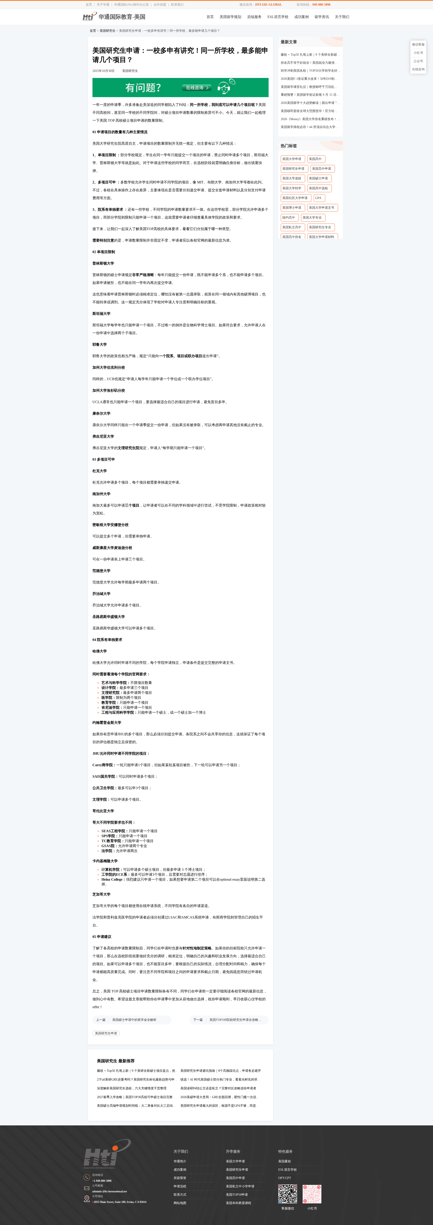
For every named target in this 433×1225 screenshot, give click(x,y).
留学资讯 (322, 17)
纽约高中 (288, 217)
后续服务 (254, 17)
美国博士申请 (291, 207)
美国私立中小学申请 (240, 1186)
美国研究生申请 (106, 1033)
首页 (89, 4)
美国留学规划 (230, 17)
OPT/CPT (284, 1178)
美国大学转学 (291, 188)
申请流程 (180, 1186)
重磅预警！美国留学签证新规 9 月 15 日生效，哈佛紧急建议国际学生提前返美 (311, 94)
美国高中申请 (321, 168)
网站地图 (180, 1203)
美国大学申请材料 (321, 237)
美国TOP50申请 (237, 1194)
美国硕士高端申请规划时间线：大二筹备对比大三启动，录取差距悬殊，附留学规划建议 (158, 1105)
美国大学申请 (291, 159)
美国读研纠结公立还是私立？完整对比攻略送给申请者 (218, 1088)
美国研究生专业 (320, 227)
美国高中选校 (318, 188)
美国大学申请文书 (321, 207)
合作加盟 (160, 4)
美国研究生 (107, 30)
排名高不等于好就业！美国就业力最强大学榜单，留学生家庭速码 (311, 62)
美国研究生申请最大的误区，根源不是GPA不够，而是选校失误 (224, 1105)
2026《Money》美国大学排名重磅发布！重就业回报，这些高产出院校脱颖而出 (311, 119)
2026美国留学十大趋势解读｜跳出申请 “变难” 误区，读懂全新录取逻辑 (311, 103)
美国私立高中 (291, 227)
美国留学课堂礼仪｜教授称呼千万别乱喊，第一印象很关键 (311, 87)
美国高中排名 (291, 237)
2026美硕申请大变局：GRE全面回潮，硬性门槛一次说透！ (221, 1097)
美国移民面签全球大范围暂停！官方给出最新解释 (311, 111)
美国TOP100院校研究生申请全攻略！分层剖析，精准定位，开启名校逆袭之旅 (237, 1020)
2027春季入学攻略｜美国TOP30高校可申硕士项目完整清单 (138, 1097)
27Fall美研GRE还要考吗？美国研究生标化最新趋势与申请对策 (140, 1079)
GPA (318, 198)
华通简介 (180, 1161)
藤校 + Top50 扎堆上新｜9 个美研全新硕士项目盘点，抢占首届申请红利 (147, 1070)
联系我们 (177, 4)
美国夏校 (284, 1161)
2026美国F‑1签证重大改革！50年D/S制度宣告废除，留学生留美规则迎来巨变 (311, 78)
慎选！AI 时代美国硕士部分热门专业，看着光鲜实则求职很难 (223, 1079)
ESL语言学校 (277, 17)
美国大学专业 (312, 217)
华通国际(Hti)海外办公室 (131, 4)
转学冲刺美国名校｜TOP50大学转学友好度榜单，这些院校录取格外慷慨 (311, 70)
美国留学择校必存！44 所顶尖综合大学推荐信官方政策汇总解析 (311, 127)
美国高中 (315, 159)
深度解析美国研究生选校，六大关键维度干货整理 (131, 1088)
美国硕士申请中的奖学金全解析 (134, 1020)
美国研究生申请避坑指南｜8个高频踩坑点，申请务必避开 (220, 1070)
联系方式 (180, 1194)
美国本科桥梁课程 (238, 1203)
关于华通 (103, 4)
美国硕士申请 (318, 178)
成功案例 (301, 17)
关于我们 (342, 17)
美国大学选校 (291, 178)
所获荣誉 (180, 1178)
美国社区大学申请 (295, 198)
